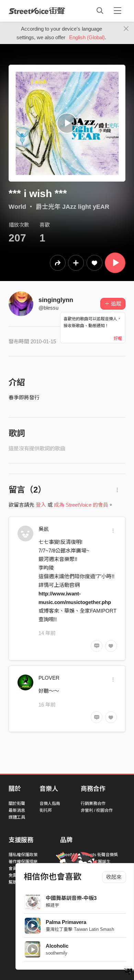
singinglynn (55, 300)
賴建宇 (52, 905)
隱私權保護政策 (23, 854)
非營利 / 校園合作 (97, 810)
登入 (41, 505)
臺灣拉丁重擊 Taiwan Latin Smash (80, 929)
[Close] (126, 29)
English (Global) (87, 37)
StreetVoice (37, 10)
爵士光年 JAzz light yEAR (72, 206)
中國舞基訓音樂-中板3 (71, 898)
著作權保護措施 (23, 861)
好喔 (118, 338)
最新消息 (17, 810)
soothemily (56, 953)
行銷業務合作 (93, 803)
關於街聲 (17, 803)
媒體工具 (17, 817)
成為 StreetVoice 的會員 (81, 505)
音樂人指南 (50, 803)
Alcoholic (57, 946)
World (17, 206)
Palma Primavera (66, 922)
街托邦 (46, 810)
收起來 (114, 877)
